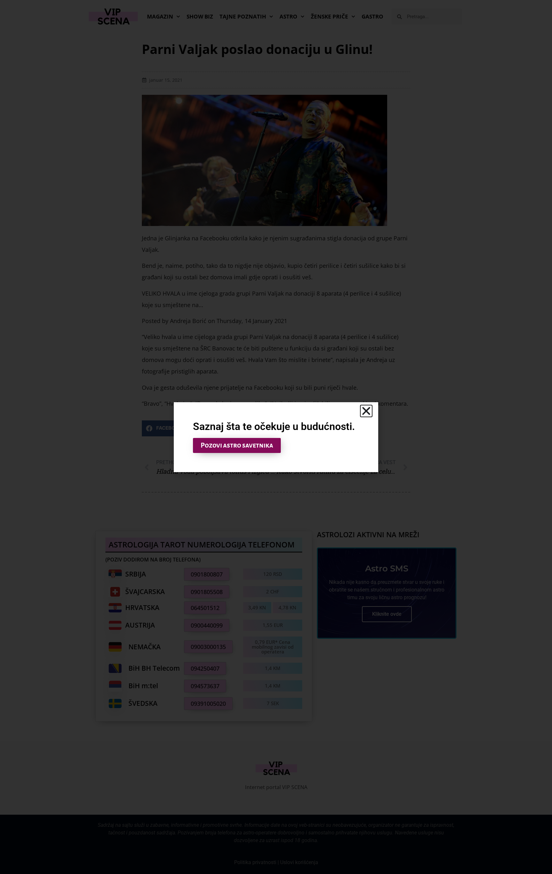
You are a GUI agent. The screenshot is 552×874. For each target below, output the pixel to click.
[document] (276, 437)
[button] (366, 411)
